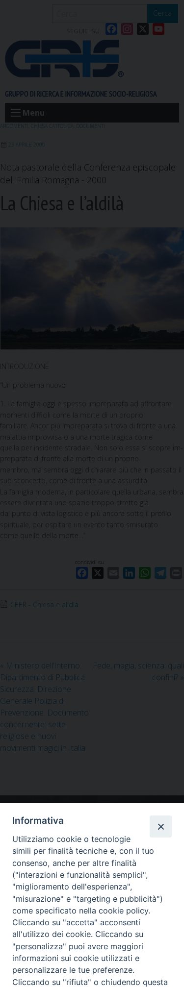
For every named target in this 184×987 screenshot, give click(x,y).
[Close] (160, 826)
